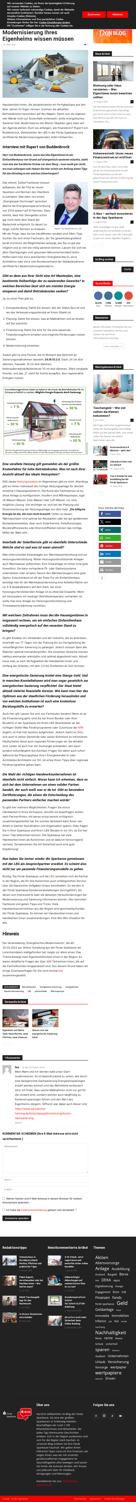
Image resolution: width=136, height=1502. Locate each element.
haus (118, 1309)
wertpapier (118, 1367)
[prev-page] (4, 1044)
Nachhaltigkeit (110, 1332)
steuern (116, 1350)
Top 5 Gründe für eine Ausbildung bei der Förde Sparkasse (121, 479)
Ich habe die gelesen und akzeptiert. (41, 1209)
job (110, 1321)
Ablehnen (117, 14)
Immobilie (102, 1316)
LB (51, 876)
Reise (98, 1338)
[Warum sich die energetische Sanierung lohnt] (45, 1018)
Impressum (95, 1498)
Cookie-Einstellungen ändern (54, 22)
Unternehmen (118, 1356)
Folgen (108, 292)
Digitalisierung (104, 1286)
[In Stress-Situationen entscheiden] (9, 1317)
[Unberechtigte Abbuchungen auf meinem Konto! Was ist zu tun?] (55, 1281)
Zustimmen (94, 14)
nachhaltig (100, 1327)
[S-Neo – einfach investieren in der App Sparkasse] (113, 199)
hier (60, 970)
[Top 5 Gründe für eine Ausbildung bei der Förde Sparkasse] (100, 479)
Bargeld (112, 1274)
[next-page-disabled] (10, 1044)
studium (100, 1356)
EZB (124, 1292)
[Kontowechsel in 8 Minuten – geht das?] (100, 451)
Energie (119, 1286)
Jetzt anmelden (112, 346)
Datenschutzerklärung (34, 1209)
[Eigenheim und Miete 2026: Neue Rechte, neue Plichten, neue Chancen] (15, 1018)
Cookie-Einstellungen (114, 1498)
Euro (116, 1292)
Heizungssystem (27, 481)
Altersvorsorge (107, 1263)
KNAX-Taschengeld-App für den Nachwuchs (29, 1300)
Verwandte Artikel (15, 1001)
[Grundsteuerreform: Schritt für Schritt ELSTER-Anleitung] (55, 1301)
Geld (122, 1303)
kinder (124, 1321)
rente (108, 1338)
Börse (123, 1274)
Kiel (116, 1321)
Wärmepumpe (57, 991)
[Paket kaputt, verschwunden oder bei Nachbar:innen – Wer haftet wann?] (9, 1281)
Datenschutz (80, 1498)
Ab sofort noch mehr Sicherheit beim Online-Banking (75, 1320)
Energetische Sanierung (50, 987)
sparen (102, 1349)
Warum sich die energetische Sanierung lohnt (44, 1034)
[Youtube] (120, 1416)
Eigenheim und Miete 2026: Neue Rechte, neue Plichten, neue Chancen (15, 1034)
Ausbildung (121, 1269)
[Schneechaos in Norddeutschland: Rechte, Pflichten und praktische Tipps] (9, 1260)
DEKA (106, 1280)
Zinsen (110, 1378)
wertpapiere (108, 1373)
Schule (99, 1344)
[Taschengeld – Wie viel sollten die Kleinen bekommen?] (113, 389)
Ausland (100, 1274)
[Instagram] (104, 1416)
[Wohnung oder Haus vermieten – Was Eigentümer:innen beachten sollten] (113, 71)
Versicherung (118, 1362)
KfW (80, 727)
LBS (29, 991)
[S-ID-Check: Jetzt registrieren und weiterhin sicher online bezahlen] (55, 1260)
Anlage (102, 1268)
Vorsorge (101, 1367)
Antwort (18, 1122)
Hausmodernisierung (14, 991)
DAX (97, 1280)
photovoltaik (41, 991)
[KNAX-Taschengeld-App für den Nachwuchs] (9, 1301)
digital (116, 1280)
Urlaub (100, 1362)
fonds (117, 1297)
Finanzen (102, 1297)
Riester (119, 1338)
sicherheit (112, 1344)
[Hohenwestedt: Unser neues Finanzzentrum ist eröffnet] (113, 139)
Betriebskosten (29, 987)
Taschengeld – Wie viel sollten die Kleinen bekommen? (109, 411)
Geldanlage (104, 1309)
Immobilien (120, 1315)
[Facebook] (96, 1416)
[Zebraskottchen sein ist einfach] (100, 465)
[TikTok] (112, 1416)
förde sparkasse (104, 1304)
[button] (110, 514)
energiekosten (71, 987)
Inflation (100, 1321)
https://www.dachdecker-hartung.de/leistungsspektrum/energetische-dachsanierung (43, 1113)
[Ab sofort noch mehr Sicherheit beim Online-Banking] (55, 1321)
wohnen (99, 1378)
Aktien (101, 1257)
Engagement (102, 1292)
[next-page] (101, 246)
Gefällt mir (98, 293)
